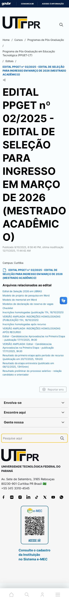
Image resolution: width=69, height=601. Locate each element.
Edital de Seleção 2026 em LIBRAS (22, 291)
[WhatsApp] (61, 497)
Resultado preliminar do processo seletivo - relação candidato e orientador (32, 372)
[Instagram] (20, 497)
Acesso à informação (53, 4)
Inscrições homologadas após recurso (24, 324)
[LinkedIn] (28, 497)
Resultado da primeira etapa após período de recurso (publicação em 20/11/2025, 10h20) (33, 357)
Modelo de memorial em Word (20, 299)
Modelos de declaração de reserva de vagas (28, 303)
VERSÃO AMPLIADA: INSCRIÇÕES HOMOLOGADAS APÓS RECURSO (31, 330)
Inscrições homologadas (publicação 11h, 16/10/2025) (33, 312)
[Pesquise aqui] (62, 438)
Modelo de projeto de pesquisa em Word (26, 295)
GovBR (6, 3)
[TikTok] (36, 497)
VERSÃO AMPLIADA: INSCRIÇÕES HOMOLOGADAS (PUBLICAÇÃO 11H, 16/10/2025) (31, 318)
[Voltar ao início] (21, 456)
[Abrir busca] (61, 24)
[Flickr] (12, 497)
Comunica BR (27, 4)
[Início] (23, 23)
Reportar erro (56, 389)
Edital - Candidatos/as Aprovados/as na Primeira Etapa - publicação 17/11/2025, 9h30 (34, 338)
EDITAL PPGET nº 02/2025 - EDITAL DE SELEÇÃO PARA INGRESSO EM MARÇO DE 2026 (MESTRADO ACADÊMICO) (33, 274)
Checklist (8, 308)
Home (6, 39)
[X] (45, 497)
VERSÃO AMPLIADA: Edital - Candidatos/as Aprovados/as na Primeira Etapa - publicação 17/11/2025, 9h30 (28, 348)
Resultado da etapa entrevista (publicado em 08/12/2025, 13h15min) (28, 365)
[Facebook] (3, 497)
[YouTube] (53, 497)
